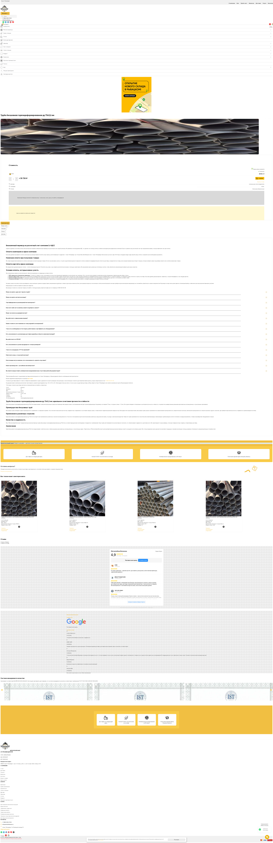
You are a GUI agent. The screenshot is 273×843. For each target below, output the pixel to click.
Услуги (264, 3)
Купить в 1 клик (260, 181)
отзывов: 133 (69, 617)
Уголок (2, 796)
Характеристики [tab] (5, 223)
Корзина (6, 24)
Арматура (3, 784)
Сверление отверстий (6, 808)
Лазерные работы (5, 810)
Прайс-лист (244, 3)
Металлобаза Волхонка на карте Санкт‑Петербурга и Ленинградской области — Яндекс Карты (136, 607)
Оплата (2, 772)
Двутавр (2, 792)
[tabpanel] (136, 266)
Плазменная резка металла (7, 814)
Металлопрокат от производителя (10, 751)
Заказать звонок (6, 19)
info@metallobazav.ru (7, 20)
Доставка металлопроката (7, 818)
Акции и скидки (4, 778)
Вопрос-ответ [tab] (4, 225)
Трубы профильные (5, 786)
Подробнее (4, 530)
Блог (238, 3)
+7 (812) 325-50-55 (109, 380)
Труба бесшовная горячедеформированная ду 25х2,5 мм (17, 517)
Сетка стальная (4, 790)
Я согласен (176, 839)
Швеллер (3, 794)
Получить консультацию (6, 471)
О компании (232, 3)
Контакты (3, 776)
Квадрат (3, 798)
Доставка (258, 3)
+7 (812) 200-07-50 (6, 18)
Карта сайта (4, 780)
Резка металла (4, 806)
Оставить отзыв (70, 629)
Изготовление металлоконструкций (9, 804)
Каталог (4, 13)
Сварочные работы (5, 812)
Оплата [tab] (3, 231)
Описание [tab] (3, 228)
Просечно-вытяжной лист (7, 800)
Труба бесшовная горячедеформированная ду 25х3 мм (221, 517)
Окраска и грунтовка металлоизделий (10, 816)
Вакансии (251, 3)
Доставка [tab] (3, 234)
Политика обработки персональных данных (11, 838)
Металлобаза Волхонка (72, 614)
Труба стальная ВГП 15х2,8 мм (146, 517)
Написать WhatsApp (265, 829)
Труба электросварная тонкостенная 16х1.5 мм (83, 517)
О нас (2, 768)
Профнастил (4, 788)
